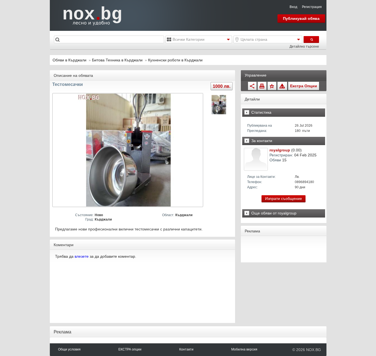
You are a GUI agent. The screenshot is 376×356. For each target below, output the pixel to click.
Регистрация (312, 7)
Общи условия (69, 349)
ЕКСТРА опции (129, 349)
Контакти (186, 349)
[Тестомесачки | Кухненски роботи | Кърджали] (128, 150)
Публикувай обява (301, 18)
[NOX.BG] (89, 15)
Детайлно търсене (304, 46)
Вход (293, 7)
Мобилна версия (244, 349)
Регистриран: (281, 155)
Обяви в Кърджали (69, 60)
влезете (82, 256)
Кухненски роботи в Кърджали (175, 60)
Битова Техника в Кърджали (118, 60)
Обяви (275, 160)
